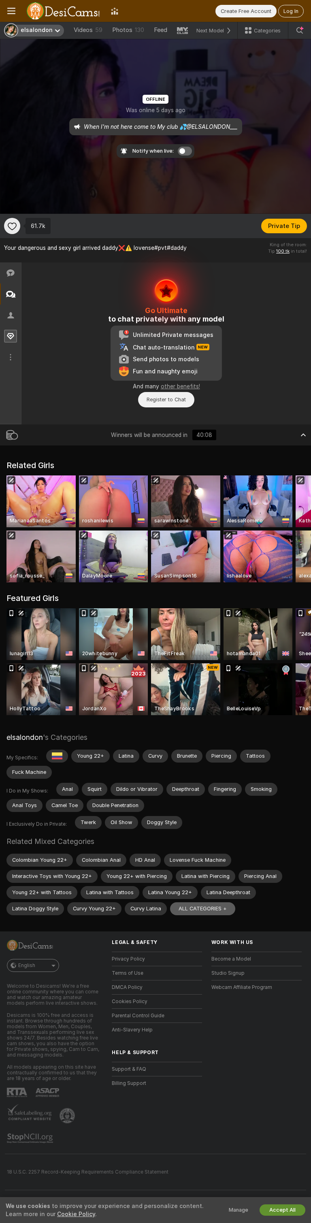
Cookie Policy (76, 1214)
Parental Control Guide (138, 1015)
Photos (128, 30)
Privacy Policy (128, 959)
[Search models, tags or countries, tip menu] (299, 30)
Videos (88, 30)
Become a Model (231, 959)
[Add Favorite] (12, 226)
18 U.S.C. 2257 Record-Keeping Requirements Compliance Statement (87, 1172)
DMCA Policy (127, 987)
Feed (160, 30)
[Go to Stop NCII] (31, 1138)
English (26, 965)
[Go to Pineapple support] (68, 1115)
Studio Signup (228, 973)
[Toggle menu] (11, 11)
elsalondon (24, 737)
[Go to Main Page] (63, 11)
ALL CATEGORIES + (203, 909)
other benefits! (180, 386)
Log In (290, 11)
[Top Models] (115, 11)
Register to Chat (166, 399)
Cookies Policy (129, 1001)
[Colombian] (57, 756)
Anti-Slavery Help (132, 1030)
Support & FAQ (129, 1069)
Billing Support (129, 1083)
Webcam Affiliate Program (241, 987)
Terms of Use (127, 973)
